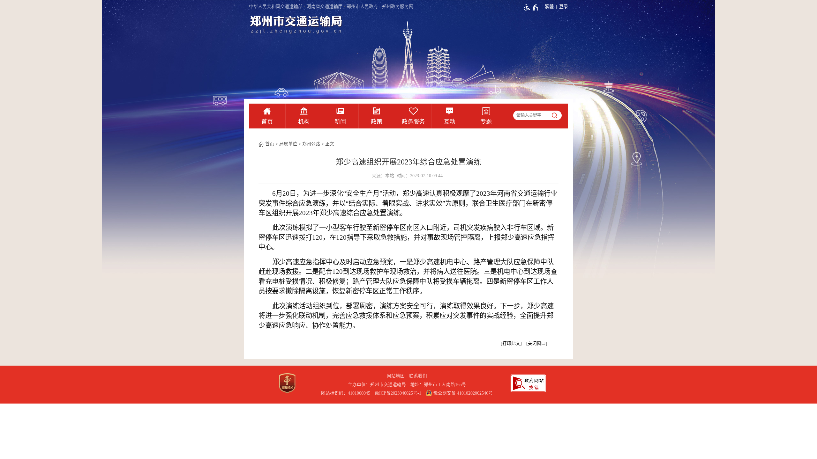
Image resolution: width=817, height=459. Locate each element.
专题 (486, 122)
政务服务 (413, 122)
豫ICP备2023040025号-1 (398, 393)
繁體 (549, 6)
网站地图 (396, 376)
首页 (267, 122)
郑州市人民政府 (362, 6)
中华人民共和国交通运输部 (276, 6)
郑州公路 (311, 144)
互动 (449, 122)
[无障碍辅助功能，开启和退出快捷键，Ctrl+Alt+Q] (531, 7)
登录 (563, 6)
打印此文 (511, 343)
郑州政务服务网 (397, 6)
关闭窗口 (537, 343)
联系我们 (418, 376)
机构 (304, 122)
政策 (376, 122)
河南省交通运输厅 (324, 6)
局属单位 (288, 144)
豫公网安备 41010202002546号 (462, 393)
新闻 (340, 122)
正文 (329, 144)
